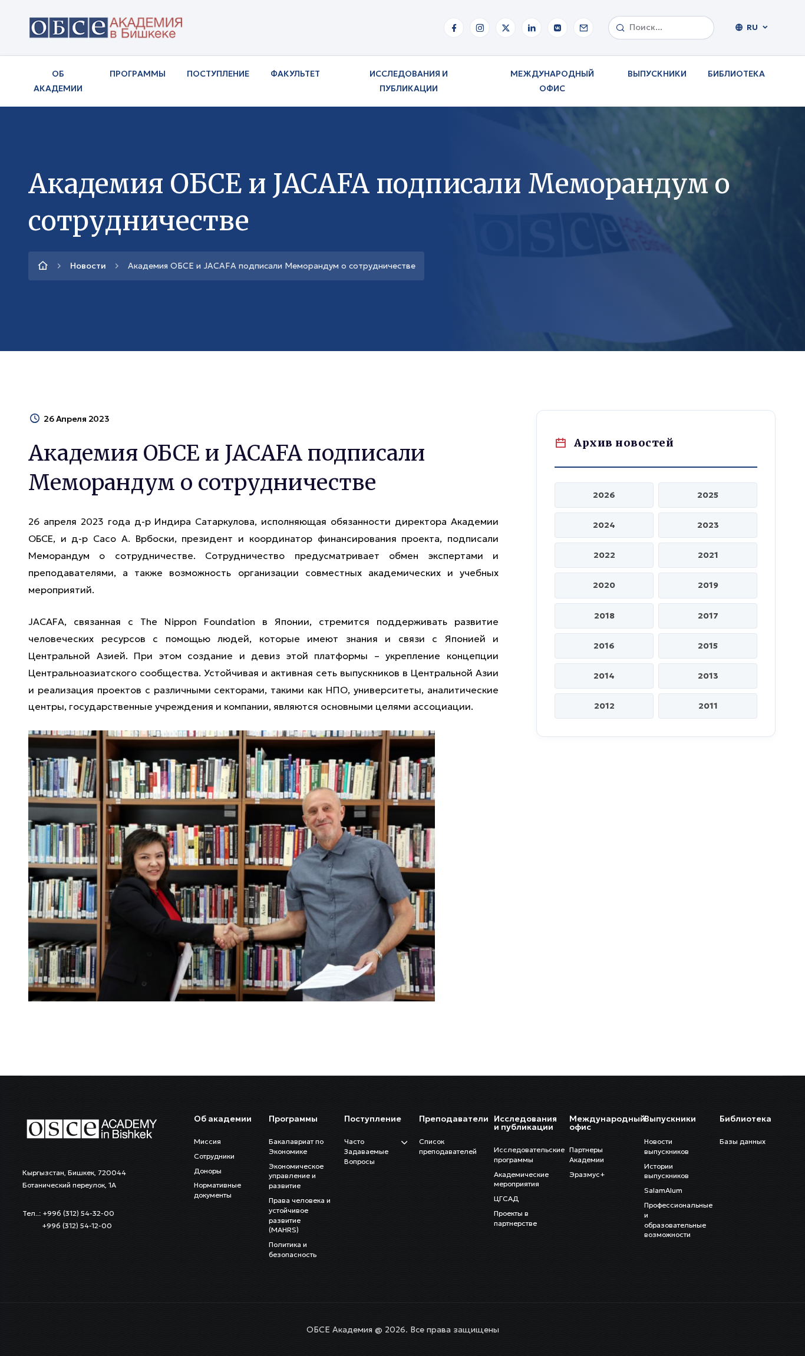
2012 (604, 705)
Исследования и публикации (408, 81)
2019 (708, 585)
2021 (708, 555)
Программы (138, 73)
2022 (604, 555)
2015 (708, 645)
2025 (707, 495)
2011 (708, 705)
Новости (88, 265)
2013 (708, 675)
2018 (604, 615)
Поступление (218, 73)
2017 (708, 615)
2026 (604, 495)
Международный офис (552, 81)
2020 (604, 585)
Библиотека (736, 73)
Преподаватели (454, 1118)
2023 (708, 525)
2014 (604, 675)
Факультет (295, 73)
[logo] (91, 1127)
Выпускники (657, 73)
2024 (604, 525)
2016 (604, 645)
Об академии (58, 81)
